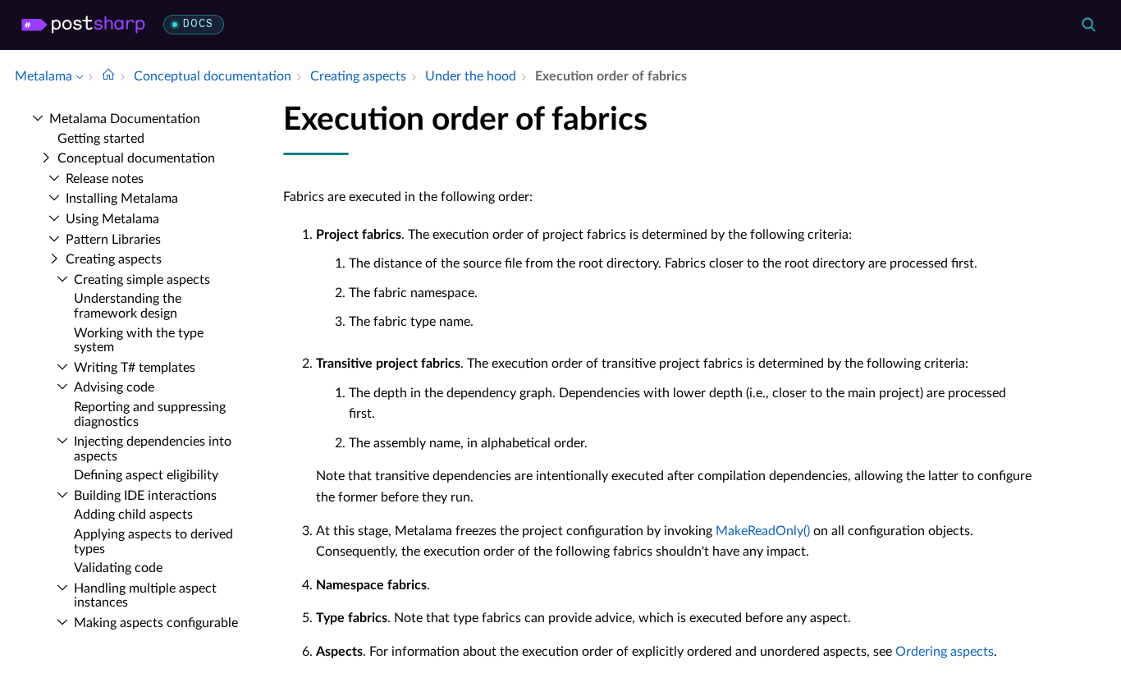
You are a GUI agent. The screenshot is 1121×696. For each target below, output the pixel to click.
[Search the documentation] (1088, 24)
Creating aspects (114, 259)
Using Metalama (112, 219)
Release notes (105, 178)
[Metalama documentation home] (108, 76)
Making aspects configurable (156, 623)
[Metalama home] (83, 24)
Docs (198, 24)
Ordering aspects (944, 651)
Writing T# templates (134, 367)
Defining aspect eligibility (146, 475)
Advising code (114, 387)
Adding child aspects (133, 514)
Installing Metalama (122, 198)
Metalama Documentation (124, 119)
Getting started (100, 138)
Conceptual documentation (136, 158)
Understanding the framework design (127, 306)
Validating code (118, 568)
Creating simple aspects (142, 279)
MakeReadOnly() (763, 531)
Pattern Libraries (113, 239)
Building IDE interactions (145, 495)
